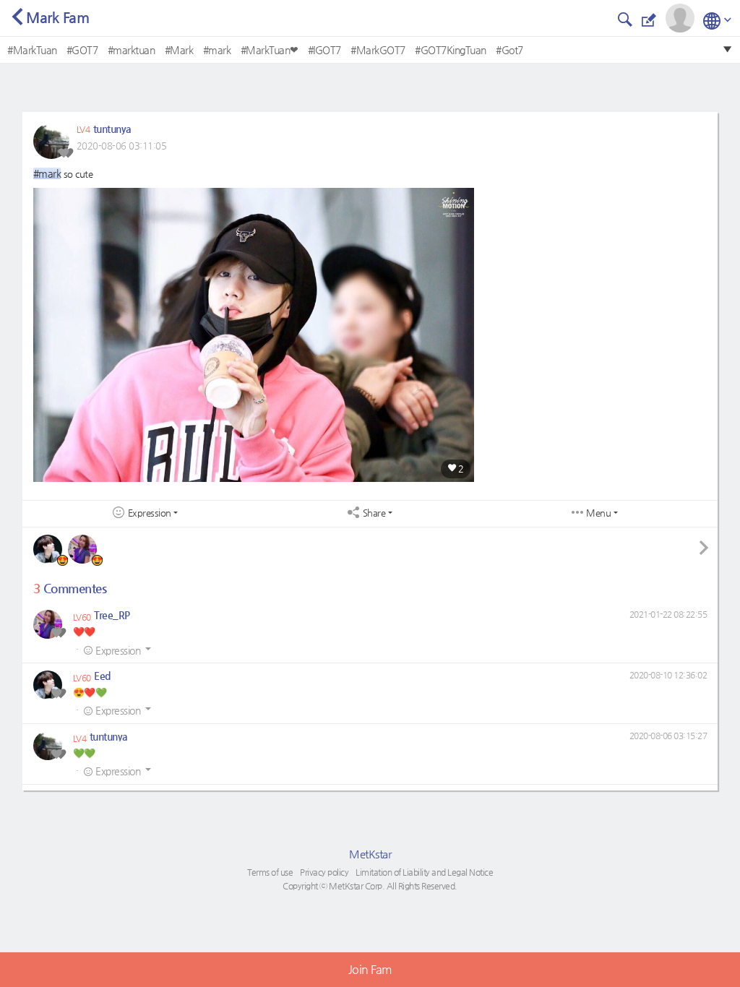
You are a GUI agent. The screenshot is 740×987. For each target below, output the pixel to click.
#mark (217, 50)
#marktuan (131, 50)
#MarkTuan (32, 50)
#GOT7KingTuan (450, 50)
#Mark (179, 50)
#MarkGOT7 (377, 50)
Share (374, 513)
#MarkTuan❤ (269, 50)
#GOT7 (82, 50)
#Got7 (509, 50)
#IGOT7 (324, 50)
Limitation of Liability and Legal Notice (424, 872)
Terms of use (270, 872)
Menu (598, 513)
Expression (149, 513)
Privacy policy (324, 872)
